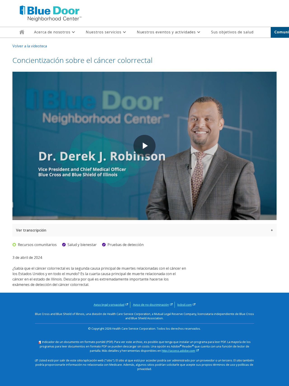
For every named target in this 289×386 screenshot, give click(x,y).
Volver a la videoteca (29, 46)
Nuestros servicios (103, 32)
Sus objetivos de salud (232, 32)
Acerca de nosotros (52, 32)
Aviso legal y (109, 305)
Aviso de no (151, 305)
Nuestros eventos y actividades (166, 32)
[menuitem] (21, 32)
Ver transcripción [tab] (31, 230)
